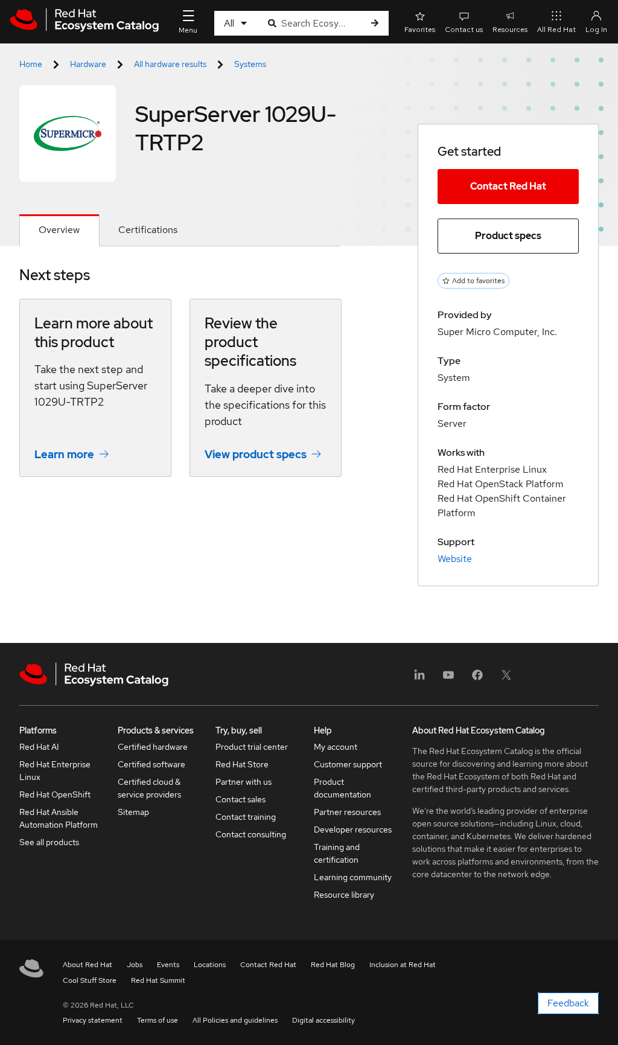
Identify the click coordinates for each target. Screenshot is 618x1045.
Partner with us (243, 781)
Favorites (419, 29)
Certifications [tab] (147, 229)
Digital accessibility (323, 1020)
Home (30, 64)
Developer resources (353, 829)
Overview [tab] (59, 229)
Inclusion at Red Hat (402, 965)
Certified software (151, 764)
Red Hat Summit (158, 980)
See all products (49, 842)
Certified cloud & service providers (149, 788)
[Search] (375, 23)
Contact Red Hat (508, 186)
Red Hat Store (242, 764)
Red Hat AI (39, 746)
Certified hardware (153, 746)
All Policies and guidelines (235, 1020)
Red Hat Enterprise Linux (55, 770)
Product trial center (251, 746)
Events (168, 965)
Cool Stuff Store (89, 980)
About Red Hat (87, 965)
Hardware (88, 64)
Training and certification (337, 853)
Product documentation (342, 788)
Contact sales (240, 799)
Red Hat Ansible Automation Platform (58, 818)
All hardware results (170, 64)
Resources (509, 29)
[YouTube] (448, 679)
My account (335, 746)
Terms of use (157, 1020)
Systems (250, 64)
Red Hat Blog (333, 965)
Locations (210, 965)
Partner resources (347, 812)
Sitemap (133, 812)
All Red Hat (556, 29)
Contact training (245, 816)
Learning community (353, 877)
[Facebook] (477, 679)
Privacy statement (93, 1020)
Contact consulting (250, 834)
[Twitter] (506, 679)
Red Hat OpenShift (55, 794)
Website (455, 558)
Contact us (464, 29)
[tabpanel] (179, 380)
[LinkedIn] (419, 679)
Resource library (344, 894)
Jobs (134, 965)
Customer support (348, 764)
